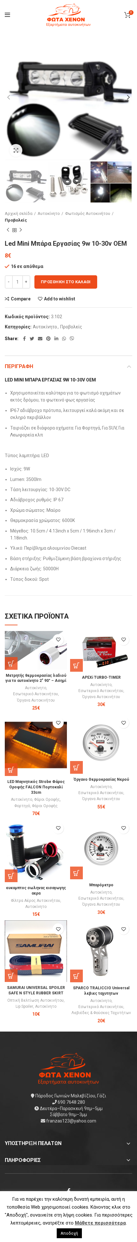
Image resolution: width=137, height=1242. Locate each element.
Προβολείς (16, 220)
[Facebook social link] (24, 338)
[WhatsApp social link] (64, 338)
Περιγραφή (19, 366)
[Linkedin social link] (56, 338)
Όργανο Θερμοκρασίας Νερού (101, 779)
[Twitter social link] (32, 338)
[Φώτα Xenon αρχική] (68, 1068)
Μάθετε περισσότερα (100, 1223)
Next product (21, 230)
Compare (21, 299)
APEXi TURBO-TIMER (101, 677)
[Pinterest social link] (48, 338)
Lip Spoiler (24, 1006)
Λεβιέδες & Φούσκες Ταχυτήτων (101, 1013)
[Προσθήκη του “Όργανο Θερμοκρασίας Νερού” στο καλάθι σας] (76, 767)
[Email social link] (40, 338)
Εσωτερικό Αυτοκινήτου (35, 694)
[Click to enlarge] (16, 150)
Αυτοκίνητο (49, 213)
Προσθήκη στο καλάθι (66, 281)
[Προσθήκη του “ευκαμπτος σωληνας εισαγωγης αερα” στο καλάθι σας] (11, 875)
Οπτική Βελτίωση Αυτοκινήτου (35, 1000)
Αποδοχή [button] (69, 1233)
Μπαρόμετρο (101, 885)
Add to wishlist (59, 299)
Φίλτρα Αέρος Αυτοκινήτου (35, 900)
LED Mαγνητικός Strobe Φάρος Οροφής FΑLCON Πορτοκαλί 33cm (36, 787)
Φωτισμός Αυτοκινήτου (87, 213)
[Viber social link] (72, 338)
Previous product (8, 230)
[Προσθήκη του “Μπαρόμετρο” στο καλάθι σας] (76, 873)
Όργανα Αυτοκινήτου (36, 700)
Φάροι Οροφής (47, 799)
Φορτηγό (22, 806)
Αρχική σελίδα (18, 213)
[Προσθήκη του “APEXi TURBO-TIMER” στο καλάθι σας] (76, 665)
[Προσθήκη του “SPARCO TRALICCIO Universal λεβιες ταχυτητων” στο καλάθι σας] (76, 976)
